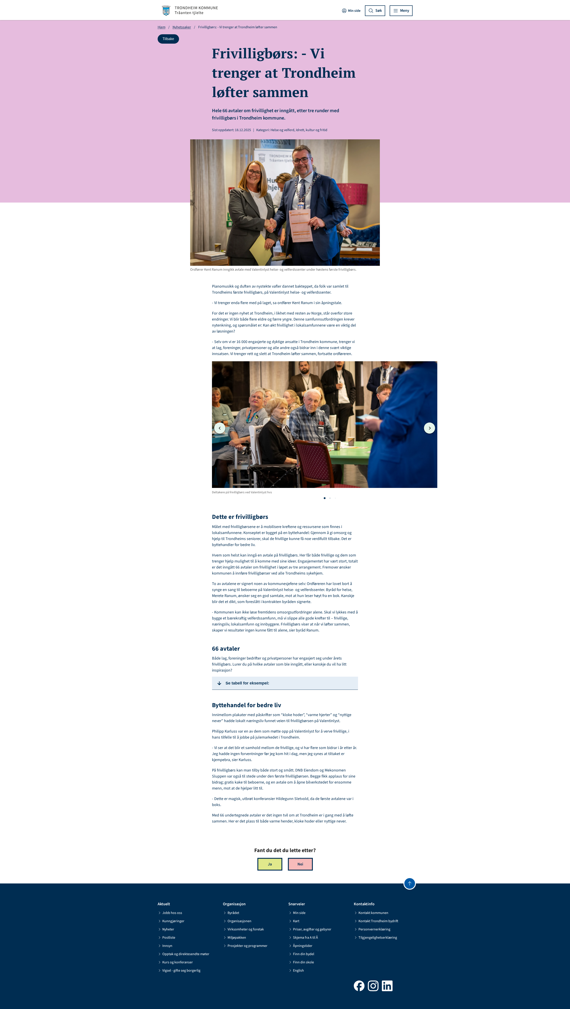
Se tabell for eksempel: (247, 683)
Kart (296, 921)
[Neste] (429, 428)
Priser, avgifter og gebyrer (312, 929)
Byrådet (233, 912)
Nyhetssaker (182, 27)
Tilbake (170, 40)
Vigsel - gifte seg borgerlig (181, 970)
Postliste (168, 937)
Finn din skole (303, 962)
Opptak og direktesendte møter (185, 954)
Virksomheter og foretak (246, 929)
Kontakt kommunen (373, 912)
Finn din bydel (303, 954)
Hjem (161, 27)
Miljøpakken (237, 937)
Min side (354, 10)
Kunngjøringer (173, 921)
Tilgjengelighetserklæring (377, 937)
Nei (300, 864)
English (298, 970)
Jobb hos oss (172, 912)
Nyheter (168, 929)
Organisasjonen (239, 921)
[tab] (324, 498)
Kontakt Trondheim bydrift (378, 921)
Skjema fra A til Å (305, 937)
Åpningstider (302, 945)
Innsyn (167, 945)
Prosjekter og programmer (247, 945)
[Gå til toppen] (409, 883)
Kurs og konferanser (177, 962)
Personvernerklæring (374, 929)
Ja (270, 864)
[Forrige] (219, 428)
